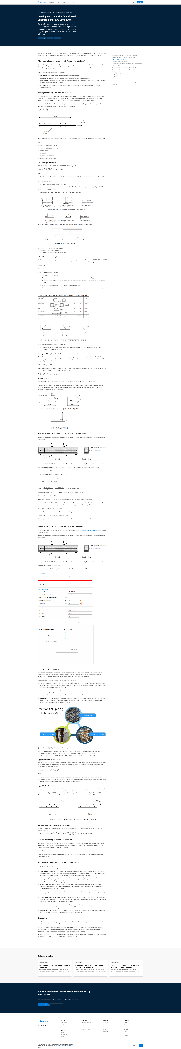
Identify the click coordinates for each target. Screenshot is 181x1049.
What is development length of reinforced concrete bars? (125, 55)
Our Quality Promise (65, 1034)
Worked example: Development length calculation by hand (125, 67)
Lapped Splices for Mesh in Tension (121, 76)
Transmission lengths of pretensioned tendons (123, 80)
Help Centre (105, 1031)
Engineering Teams (86, 1025)
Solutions (51, 2)
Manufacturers (85, 1027)
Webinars (105, 1027)
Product (58, 2)
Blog (39, 12)
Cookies (126, 1035)
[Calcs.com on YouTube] (41, 1026)
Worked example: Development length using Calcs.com (125, 69)
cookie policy (69, 1045)
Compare (105, 1029)
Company (73, 2)
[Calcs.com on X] (46, 1026)
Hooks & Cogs (116, 65)
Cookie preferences (48, 1040)
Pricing (62, 1036)
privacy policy (61, 1045)
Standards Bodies (86, 1029)
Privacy (125, 1031)
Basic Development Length (119, 59)
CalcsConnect (64, 1025)
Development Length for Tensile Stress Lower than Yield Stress (127, 63)
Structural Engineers (86, 1022)
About (125, 1022)
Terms (125, 1033)
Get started (140, 2)
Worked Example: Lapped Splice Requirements (123, 78)
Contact (126, 1029)
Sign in (134, 2)
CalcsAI (62, 1027)
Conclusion (114, 84)
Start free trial (43, 1004)
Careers (126, 1025)
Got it (141, 1045)
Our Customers (127, 1027)
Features (63, 1032)
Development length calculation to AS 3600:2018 (123, 57)
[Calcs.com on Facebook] (43, 1026)
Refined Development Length (120, 61)
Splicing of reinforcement (118, 71)
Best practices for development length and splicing (124, 82)
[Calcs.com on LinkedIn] (39, 1026)
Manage (135, 1045)
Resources (65, 2)
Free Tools (105, 1022)
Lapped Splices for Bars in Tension (121, 74)
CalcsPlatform (64, 1022)
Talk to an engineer (56, 1004)
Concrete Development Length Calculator (87, 530)
